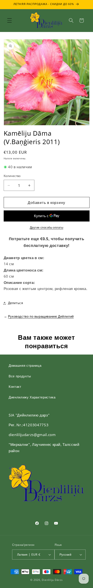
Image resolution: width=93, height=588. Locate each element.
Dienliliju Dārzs (52, 580)
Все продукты (20, 376)
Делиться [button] (15, 303)
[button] (9, 20)
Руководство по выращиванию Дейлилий (41, 316)
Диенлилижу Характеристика (32, 397)
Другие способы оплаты (46, 227)
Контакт (15, 386)
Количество (12, 176)
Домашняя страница (25, 365)
